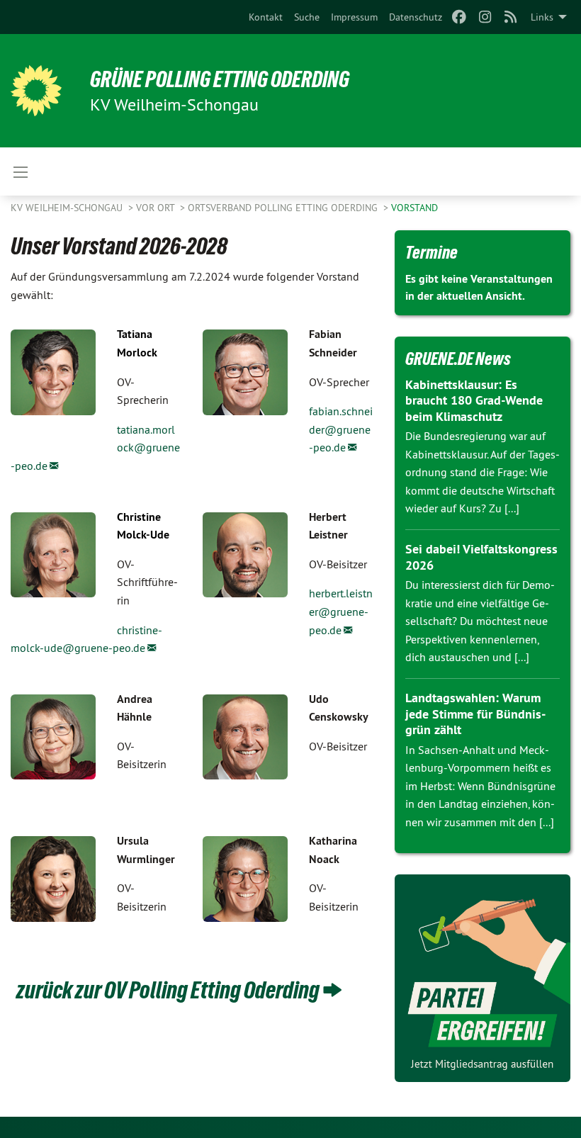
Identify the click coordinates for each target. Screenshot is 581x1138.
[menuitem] (266, 17)
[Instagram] (485, 17)
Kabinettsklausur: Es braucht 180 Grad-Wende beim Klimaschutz (474, 400)
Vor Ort (156, 207)
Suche (307, 17)
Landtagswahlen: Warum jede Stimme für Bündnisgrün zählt (475, 713)
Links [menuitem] (542, 17)
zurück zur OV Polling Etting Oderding (166, 989)
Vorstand (414, 207)
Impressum (354, 17)
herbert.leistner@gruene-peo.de (341, 611)
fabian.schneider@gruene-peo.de (341, 429)
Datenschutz (415, 17)
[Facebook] (459, 17)
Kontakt (266, 17)
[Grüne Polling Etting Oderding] (36, 90)
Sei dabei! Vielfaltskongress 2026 (481, 557)
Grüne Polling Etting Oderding (219, 79)
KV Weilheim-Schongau (68, 207)
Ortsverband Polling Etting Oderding (284, 207)
